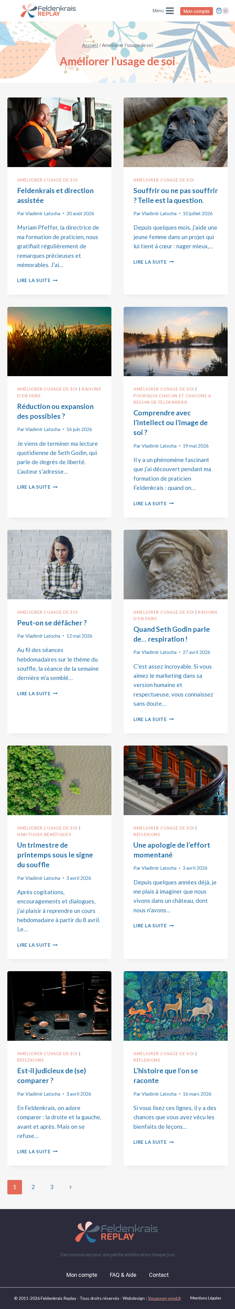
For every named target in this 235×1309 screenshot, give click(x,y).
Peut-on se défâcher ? (52, 622)
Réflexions (146, 834)
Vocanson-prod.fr (164, 1298)
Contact (159, 1275)
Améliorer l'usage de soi (47, 179)
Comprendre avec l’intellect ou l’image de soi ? (170, 422)
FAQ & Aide (123, 1275)
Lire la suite (37, 280)
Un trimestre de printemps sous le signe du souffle (55, 855)
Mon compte (196, 11)
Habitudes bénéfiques (44, 834)
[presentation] (59, 132)
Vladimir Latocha (42, 213)
